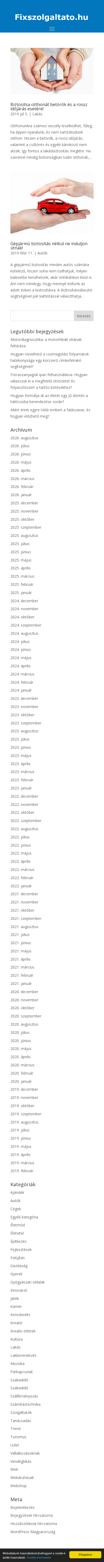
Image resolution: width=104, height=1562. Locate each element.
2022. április (20, 861)
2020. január (21, 1081)
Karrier (16, 1306)
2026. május (20, 462)
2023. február (21, 779)
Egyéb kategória (24, 1217)
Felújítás (17, 1257)
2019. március (22, 1162)
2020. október (22, 1007)
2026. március (22, 478)
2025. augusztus (24, 535)
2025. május (20, 560)
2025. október (22, 519)
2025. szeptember (25, 527)
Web (14, 1469)
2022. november (24, 804)
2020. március (22, 1064)
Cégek (15, 1208)
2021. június (20, 942)
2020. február (21, 1073)
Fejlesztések (21, 1249)
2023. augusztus (24, 730)
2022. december (24, 796)
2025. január (21, 592)
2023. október (22, 714)
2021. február (21, 975)
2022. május (20, 853)
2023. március (22, 771)
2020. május (20, 1048)
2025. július (20, 543)
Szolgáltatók (21, 1412)
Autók (42, 252)
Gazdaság (18, 1265)
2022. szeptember (25, 820)
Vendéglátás (20, 1461)
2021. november (24, 902)
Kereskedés (20, 1314)
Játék (14, 1298)
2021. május (20, 950)
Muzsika (17, 1363)
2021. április (20, 959)
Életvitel (17, 1233)
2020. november (24, 999)
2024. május (20, 657)
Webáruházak (22, 1477)
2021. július (20, 934)
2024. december (24, 600)
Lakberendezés (23, 1355)
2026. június (20, 453)
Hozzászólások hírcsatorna (33, 1523)
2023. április (20, 763)
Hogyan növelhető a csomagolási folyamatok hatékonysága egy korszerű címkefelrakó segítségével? (49, 360)
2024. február (21, 682)
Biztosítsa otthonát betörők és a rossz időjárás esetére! (48, 107)
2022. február (21, 877)
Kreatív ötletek (22, 1330)
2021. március (22, 967)
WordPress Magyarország (32, 1531)
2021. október (22, 910)
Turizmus (18, 1436)
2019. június (20, 1138)
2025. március (22, 576)
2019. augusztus (24, 1122)
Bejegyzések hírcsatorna (31, 1515)
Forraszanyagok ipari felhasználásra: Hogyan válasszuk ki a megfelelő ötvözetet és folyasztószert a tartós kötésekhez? (48, 381)
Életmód (17, 1224)
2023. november (24, 706)
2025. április (20, 567)
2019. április (20, 1154)
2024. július (20, 641)
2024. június (20, 649)
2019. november (24, 1097)
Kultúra (16, 1339)
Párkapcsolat (21, 1371)
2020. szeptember (25, 1016)
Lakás (37, 113)
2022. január (21, 885)
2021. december (24, 893)
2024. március (22, 674)
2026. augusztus (24, 437)
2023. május (20, 755)
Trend (15, 1428)
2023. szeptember (25, 722)
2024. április (20, 665)
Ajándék (17, 1192)
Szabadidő (19, 1379)
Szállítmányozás (24, 1396)
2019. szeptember (25, 1113)
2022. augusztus (24, 828)
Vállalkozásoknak (25, 1453)
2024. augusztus (24, 633)
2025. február (21, 584)
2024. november (24, 608)
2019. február (21, 1170)
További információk (39, 1557)
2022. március (22, 869)
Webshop (18, 1485)
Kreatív (16, 1322)
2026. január (21, 494)
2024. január (21, 690)
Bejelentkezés (22, 1507)
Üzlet (14, 1444)
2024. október (22, 616)
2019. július (20, 1129)
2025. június (20, 551)
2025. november (24, 511)
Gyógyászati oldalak (27, 1282)
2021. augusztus (24, 926)
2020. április (20, 1056)
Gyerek (16, 1273)
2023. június (20, 747)
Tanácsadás (20, 1420)
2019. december (24, 1089)
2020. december (24, 991)
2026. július (20, 445)
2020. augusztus (24, 1024)
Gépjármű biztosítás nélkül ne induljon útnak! (48, 246)
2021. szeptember (25, 918)
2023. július (20, 739)
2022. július (20, 836)
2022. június (20, 845)
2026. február (21, 486)
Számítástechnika (25, 1404)
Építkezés (18, 1241)
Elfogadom (85, 1554)
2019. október (22, 1105)
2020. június (20, 1040)
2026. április (20, 470)
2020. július (20, 1032)
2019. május (20, 1146)
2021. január (21, 983)
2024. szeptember (25, 625)
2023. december (24, 698)
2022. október (22, 812)
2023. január (21, 788)
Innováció (18, 1290)
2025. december (24, 502)
